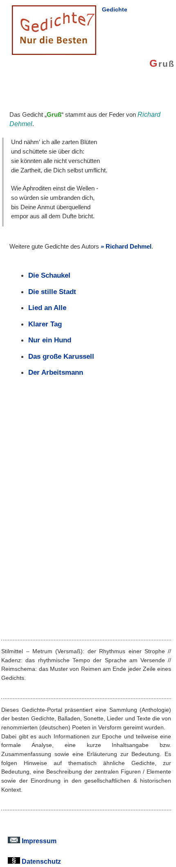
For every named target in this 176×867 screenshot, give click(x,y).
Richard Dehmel (128, 246)
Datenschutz (40, 861)
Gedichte (114, 9)
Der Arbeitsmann (55, 372)
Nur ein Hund (49, 340)
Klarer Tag (45, 324)
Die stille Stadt (52, 291)
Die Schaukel (49, 275)
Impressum (38, 840)
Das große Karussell (61, 356)
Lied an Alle (47, 307)
